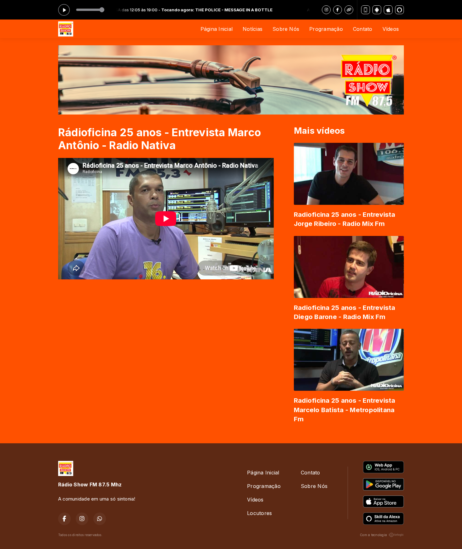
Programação (326, 29)
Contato (362, 29)
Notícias (252, 29)
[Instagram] (326, 9)
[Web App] (365, 9)
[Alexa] (399, 9)
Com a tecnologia (373, 535)
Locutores (259, 513)
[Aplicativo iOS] (388, 9)
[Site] (348, 9)
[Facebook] (337, 9)
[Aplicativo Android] (376, 9)
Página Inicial (217, 29)
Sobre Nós (285, 29)
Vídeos (390, 29)
